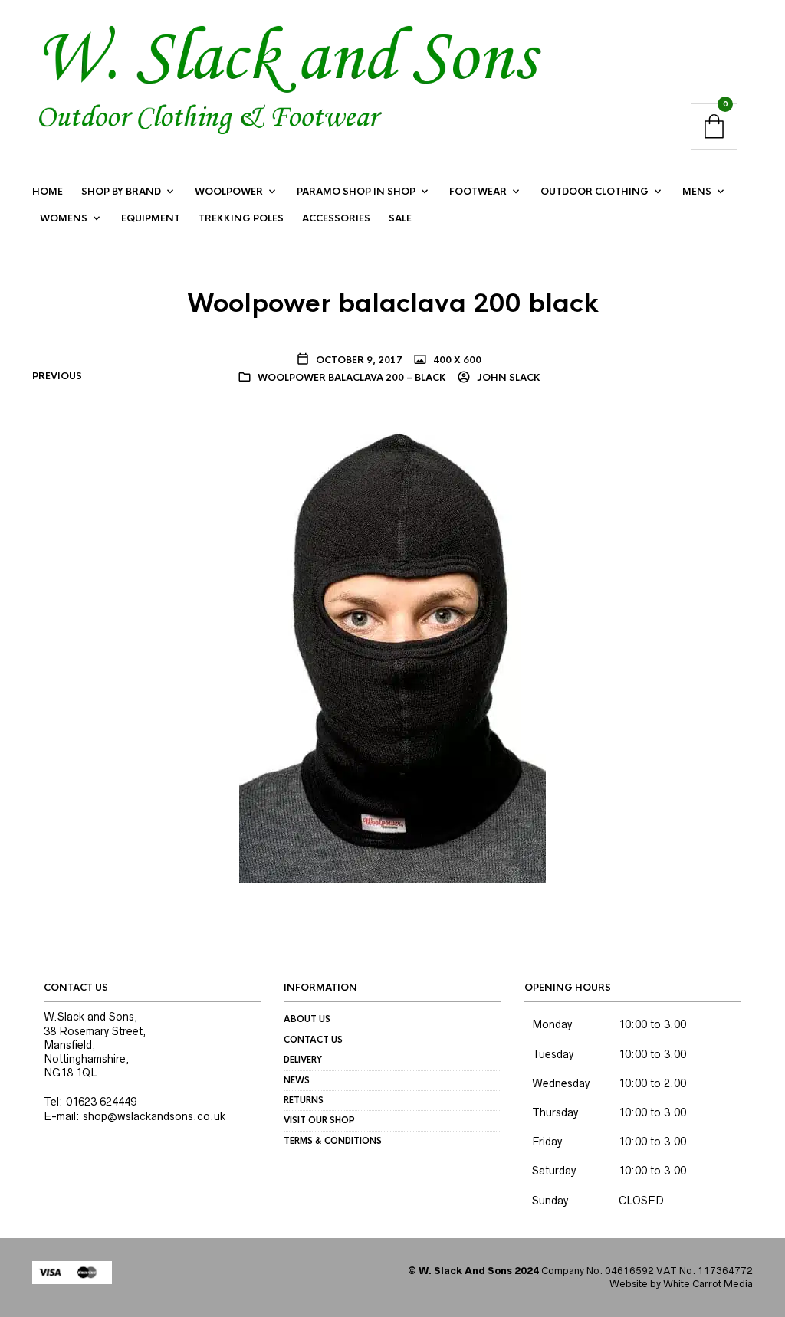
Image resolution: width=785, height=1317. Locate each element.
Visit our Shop (319, 1120)
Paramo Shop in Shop (356, 191)
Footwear (478, 191)
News (297, 1080)
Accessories (336, 218)
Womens (63, 218)
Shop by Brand (121, 191)
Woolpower (229, 191)
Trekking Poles (241, 218)
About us (307, 1019)
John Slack (507, 378)
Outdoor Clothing (594, 191)
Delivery (303, 1059)
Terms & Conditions (333, 1140)
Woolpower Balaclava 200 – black (352, 378)
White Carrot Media (708, 1283)
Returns (304, 1100)
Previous (57, 376)
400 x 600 (456, 360)
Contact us (313, 1039)
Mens (696, 191)
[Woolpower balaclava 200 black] (392, 652)
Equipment (150, 218)
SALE (400, 218)
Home (47, 191)
